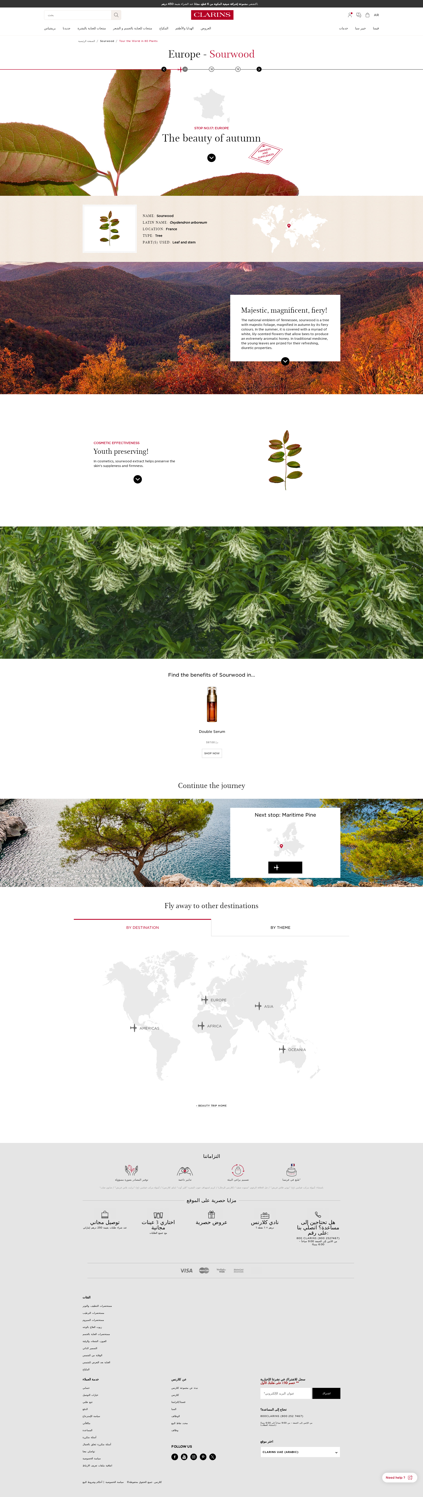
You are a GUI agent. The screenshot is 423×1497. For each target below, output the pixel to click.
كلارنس (175, 1394)
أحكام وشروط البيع (92, 1482)
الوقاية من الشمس (92, 1355)
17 (185, 69)
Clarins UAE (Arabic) (281, 1452)
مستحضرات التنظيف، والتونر (97, 1305)
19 (238, 69)
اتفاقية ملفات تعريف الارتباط (97, 1465)
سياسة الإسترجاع (91, 1416)
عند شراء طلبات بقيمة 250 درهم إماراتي (105, 1224)
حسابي (86, 1387)
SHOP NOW (212, 753)
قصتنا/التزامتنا (178, 1402)
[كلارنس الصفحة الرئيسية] (212, 15)
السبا (173, 1409)
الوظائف (175, 1416)
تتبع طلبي (88, 1402)
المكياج (86, 1369)
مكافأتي (86, 1423)
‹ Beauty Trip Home (211, 1105)
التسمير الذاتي (90, 1348)
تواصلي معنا (89, 1451)
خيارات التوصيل (90, 1394)
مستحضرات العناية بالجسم (96, 1334)
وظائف (174, 1430)
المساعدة (87, 1430)
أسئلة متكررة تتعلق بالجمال (97, 1444)
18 (211, 69)
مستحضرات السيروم (93, 1320)
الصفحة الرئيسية (86, 41)
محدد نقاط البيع (179, 1423)
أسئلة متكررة (89, 1437)
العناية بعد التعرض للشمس (96, 1362)
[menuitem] (349, 15)
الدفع (85, 1409)
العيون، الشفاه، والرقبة (94, 1341)
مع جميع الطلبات (158, 1226)
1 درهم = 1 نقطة (265, 1224)
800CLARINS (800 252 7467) (282, 1416)
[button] (399, 1477)
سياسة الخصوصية (92, 1458)
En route (289, 867)
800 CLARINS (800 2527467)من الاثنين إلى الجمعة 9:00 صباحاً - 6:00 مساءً (318, 1232)
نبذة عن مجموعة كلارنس (184, 1387)
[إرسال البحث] (116, 15)
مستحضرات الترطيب (93, 1312)
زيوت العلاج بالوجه (92, 1327)
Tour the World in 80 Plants (138, 41)
